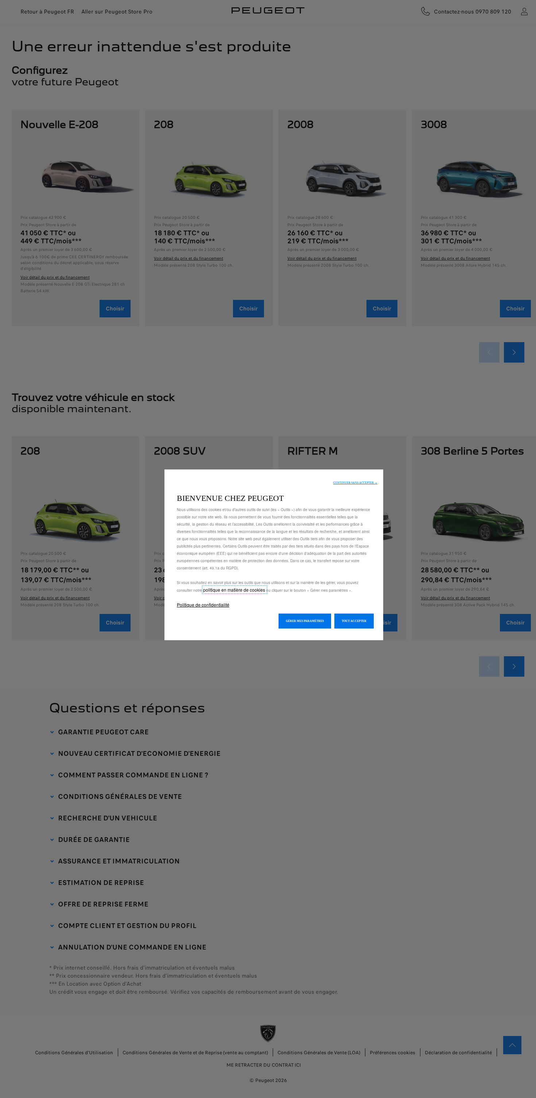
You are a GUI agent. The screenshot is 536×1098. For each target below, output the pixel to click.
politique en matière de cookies (234, 590)
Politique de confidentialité (203, 605)
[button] (355, 482)
